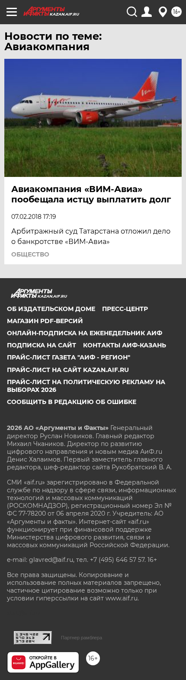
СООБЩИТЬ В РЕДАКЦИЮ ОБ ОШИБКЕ (71, 402)
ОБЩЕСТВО (30, 254)
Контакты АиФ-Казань (124, 345)
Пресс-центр (125, 309)
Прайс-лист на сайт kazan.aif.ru (68, 370)
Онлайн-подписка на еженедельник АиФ (84, 333)
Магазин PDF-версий (45, 321)
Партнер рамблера (81, 637)
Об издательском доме (51, 309)
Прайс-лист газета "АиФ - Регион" (68, 357)
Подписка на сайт (41, 345)
